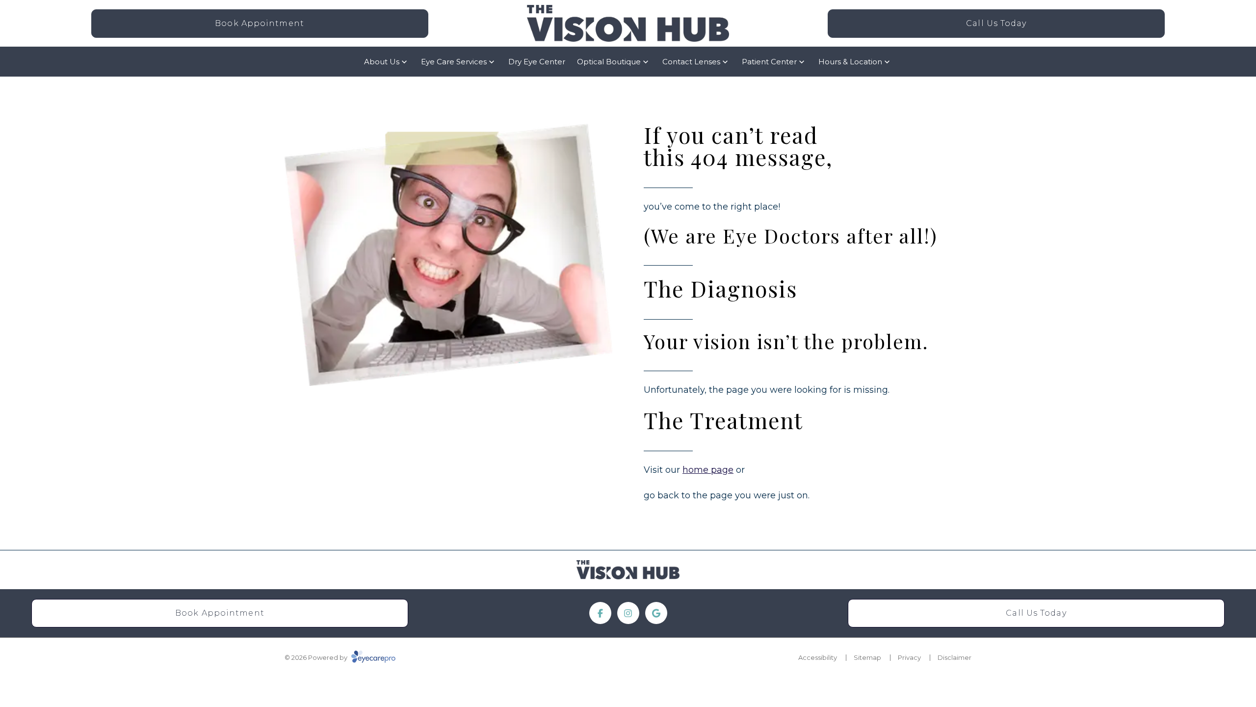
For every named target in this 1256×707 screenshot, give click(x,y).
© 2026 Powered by (317, 657)
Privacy (909, 657)
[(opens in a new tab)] (600, 613)
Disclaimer (954, 657)
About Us (381, 61)
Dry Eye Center (536, 61)
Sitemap (867, 657)
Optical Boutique (609, 61)
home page (707, 469)
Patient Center (769, 61)
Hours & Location (850, 61)
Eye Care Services (454, 61)
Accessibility (817, 657)
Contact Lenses (691, 61)
